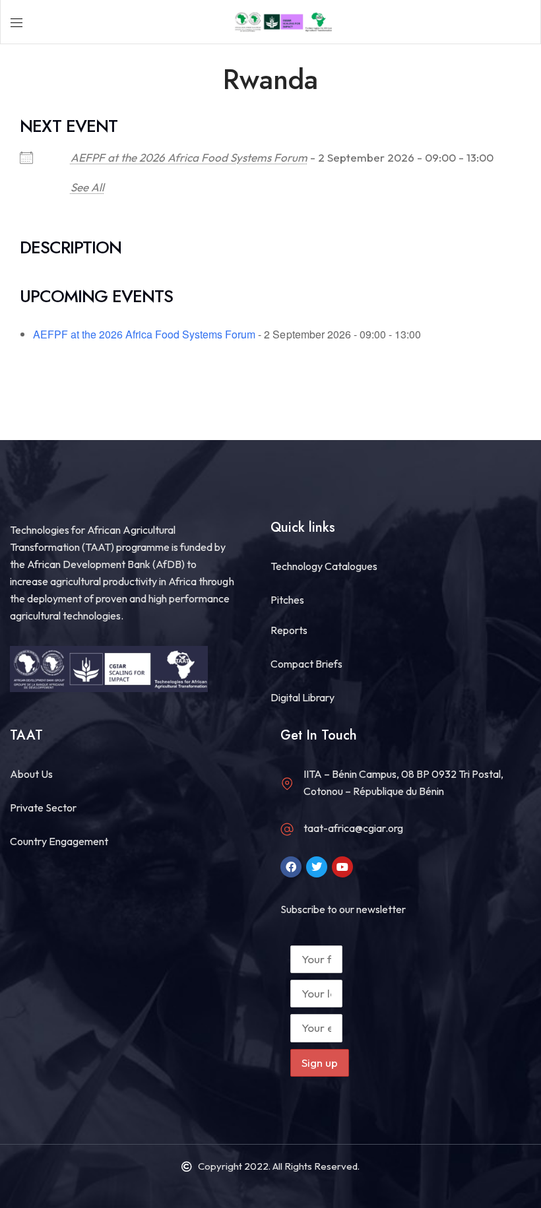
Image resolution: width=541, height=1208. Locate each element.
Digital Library (302, 697)
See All (87, 187)
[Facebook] (291, 866)
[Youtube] (342, 866)
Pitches (287, 599)
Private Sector (43, 807)
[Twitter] (316, 866)
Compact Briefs (306, 663)
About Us (31, 773)
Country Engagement (59, 841)
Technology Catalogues (323, 566)
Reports (288, 630)
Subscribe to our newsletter (343, 909)
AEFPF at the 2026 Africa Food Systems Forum (189, 157)
